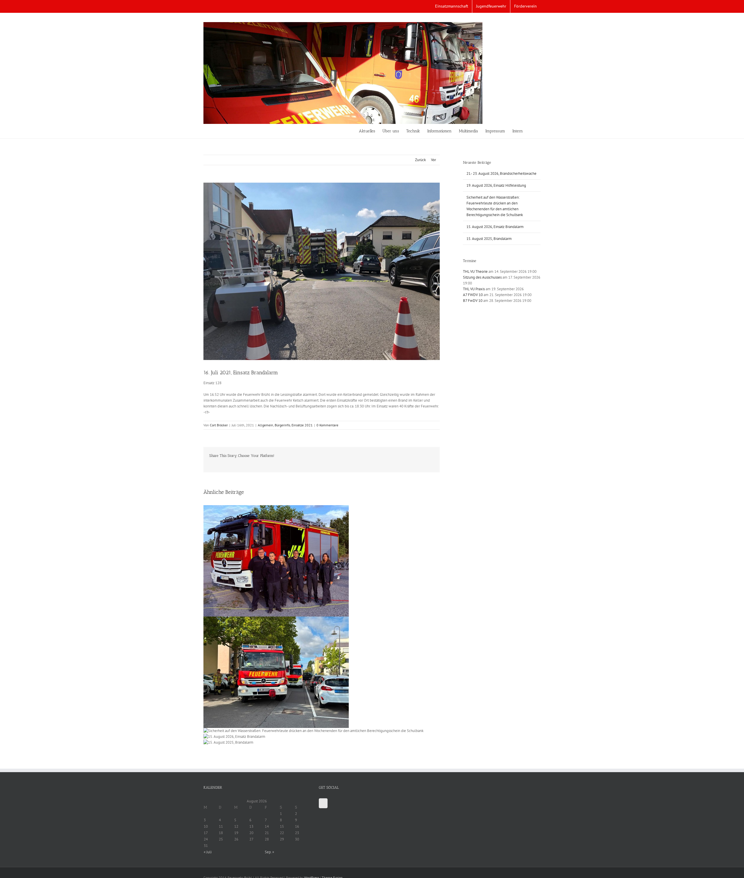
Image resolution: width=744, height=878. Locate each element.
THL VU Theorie (475, 271)
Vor (433, 159)
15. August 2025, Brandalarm (489, 238)
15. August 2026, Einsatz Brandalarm (495, 226)
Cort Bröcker (219, 425)
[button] (531, 131)
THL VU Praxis (474, 288)
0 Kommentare (327, 425)
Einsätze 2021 (302, 425)
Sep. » (269, 851)
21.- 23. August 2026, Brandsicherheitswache (501, 173)
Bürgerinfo (282, 425)
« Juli (208, 851)
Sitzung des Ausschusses (482, 277)
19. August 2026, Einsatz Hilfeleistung (496, 185)
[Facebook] (323, 803)
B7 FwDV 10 (472, 300)
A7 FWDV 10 (473, 294)
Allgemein (265, 425)
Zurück (420, 159)
